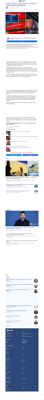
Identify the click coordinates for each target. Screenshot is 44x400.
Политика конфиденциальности (26, 333)
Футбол (7, 353)
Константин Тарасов (9, 286)
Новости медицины (8, 382)
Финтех (17, 7)
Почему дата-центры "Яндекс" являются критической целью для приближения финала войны (19, 285)
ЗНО (6, 362)
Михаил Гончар (8, 291)
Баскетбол (23, 353)
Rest (7, 275)
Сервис (23, 369)
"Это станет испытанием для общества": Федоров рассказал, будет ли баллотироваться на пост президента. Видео (19, 234)
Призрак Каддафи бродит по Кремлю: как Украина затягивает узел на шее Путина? (18, 280)
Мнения (7, 277)
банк (7, 126)
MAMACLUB (23, 382)
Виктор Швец (8, 281)
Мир (7, 341)
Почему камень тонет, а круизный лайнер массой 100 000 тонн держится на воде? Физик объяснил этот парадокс (20, 185)
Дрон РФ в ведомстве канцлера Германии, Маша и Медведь (16, 310)
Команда (23, 332)
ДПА (22, 361)
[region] (22, 55)
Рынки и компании (8, 378)
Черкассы (7, 349)
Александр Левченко (9, 322)
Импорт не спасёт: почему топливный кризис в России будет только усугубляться (17, 290)
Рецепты (7, 373)
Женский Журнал (8, 389)
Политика (23, 339)
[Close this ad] (43, 395)
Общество (24, 342)
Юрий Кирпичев (8, 317)
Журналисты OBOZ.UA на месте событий (27, 336)
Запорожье (7, 348)
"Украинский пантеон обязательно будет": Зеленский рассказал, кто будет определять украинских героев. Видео (20, 228)
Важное (7, 160)
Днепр (23, 348)
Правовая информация (9, 333)
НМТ (22, 362)
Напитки (23, 373)
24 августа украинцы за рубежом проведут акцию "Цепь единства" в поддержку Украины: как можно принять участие (21, 178)
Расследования (24, 341)
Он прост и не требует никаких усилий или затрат (13, 192)
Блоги (7, 342)
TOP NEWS (8, 209)
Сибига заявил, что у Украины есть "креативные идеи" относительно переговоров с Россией (22, 241)
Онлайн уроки (8, 361)
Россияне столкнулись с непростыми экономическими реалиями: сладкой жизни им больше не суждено (18, 306)
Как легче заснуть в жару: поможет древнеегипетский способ (17, 190)
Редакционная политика (9, 336)
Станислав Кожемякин (12, 7)
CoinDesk (30, 63)
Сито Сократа (8, 307)
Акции (7, 369)
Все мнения (8, 326)
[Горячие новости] (7, 158)
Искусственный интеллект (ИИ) (16, 126)
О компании (7, 332)
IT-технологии (10, 126)
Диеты (7, 374)
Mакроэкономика (24, 378)
